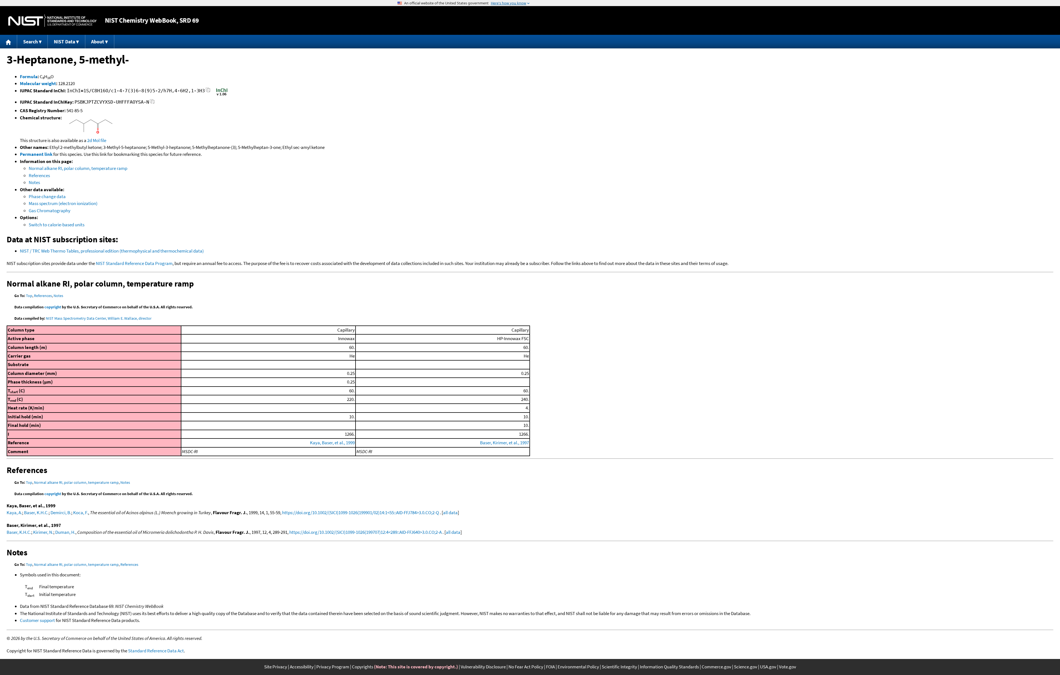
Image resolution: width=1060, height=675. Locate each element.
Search (30, 41)
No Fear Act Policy (525, 667)
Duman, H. (65, 532)
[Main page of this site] (8, 41)
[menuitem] (8, 41)
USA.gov (768, 667)
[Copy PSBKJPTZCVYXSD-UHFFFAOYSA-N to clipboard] (152, 103)
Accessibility (302, 667)
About (97, 41)
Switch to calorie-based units (56, 225)
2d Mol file (96, 140)
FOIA (550, 667)
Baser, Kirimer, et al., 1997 (504, 443)
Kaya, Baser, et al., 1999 (332, 443)
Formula (29, 76)
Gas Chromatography (49, 211)
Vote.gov (787, 667)
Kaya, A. (14, 512)
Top (29, 295)
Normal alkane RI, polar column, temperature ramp (78, 168)
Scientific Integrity (619, 667)
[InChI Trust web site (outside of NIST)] (222, 95)
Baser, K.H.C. (36, 512)
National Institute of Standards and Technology (52, 20)
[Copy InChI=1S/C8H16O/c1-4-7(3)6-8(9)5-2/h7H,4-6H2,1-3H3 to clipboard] (208, 91)
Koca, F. (80, 512)
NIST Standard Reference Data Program (134, 263)
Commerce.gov (716, 667)
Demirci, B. (61, 512)
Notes (34, 182)
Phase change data (47, 196)
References (39, 175)
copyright (52, 306)
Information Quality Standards (669, 667)
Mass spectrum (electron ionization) (63, 203)
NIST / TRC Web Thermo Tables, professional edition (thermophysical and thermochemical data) (112, 251)
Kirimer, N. (43, 532)
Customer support (37, 620)
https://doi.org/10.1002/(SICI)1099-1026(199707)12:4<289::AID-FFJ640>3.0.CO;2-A (365, 532)
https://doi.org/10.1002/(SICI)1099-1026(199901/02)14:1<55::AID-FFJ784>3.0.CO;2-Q (360, 512)
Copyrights (362, 667)
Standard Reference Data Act (156, 651)
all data (450, 512)
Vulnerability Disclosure (483, 667)
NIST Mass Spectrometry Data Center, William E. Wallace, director (99, 318)
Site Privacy (275, 667)
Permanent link (36, 154)
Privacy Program (332, 667)
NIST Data (64, 41)
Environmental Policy (578, 667)
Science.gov (745, 667)
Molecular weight (38, 83)
